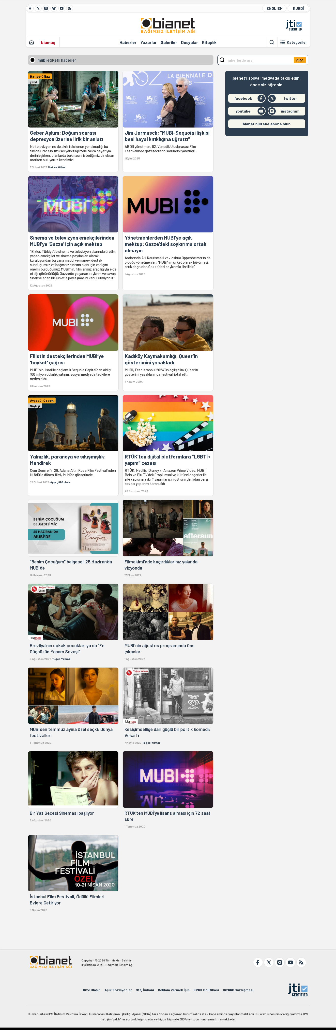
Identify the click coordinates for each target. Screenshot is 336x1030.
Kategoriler (297, 42)
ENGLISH (274, 8)
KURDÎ (298, 8)
